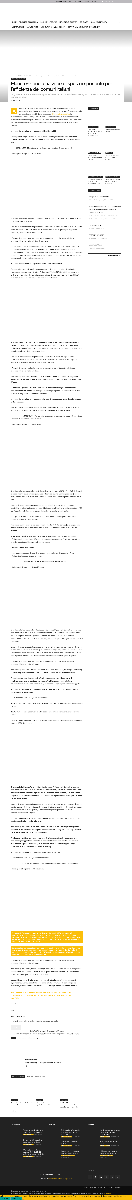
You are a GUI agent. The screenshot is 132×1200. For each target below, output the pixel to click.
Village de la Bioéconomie (99, 196)
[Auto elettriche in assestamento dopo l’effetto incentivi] (47, 1093)
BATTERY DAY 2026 (96, 235)
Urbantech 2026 (95, 225)
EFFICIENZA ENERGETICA (112, 177)
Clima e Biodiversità (99, 22)
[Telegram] (112, 1)
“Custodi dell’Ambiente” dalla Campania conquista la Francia (95, 181)
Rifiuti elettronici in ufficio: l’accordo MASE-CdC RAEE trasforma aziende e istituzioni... (33, 1152)
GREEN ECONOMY (93, 127)
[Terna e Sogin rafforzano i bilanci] (113, 122)
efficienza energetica (34, 1038)
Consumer (84, 22)
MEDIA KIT (95, 1)
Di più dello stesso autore (35, 1077)
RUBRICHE (19, 76)
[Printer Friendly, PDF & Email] (77, 991)
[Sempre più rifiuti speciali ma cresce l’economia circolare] (16, 1142)
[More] (46, 1047)
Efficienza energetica (68, 22)
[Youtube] (119, 1)
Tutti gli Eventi (113, 255)
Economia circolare (49, 22)
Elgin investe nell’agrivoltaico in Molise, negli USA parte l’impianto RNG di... (71, 1132)
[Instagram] (105, 1)
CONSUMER (109, 152)
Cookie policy (102, 1187)
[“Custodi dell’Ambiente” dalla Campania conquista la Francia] (95, 172)
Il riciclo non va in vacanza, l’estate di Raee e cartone (95, 157)
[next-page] (15, 1111)
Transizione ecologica (28, 22)
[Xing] (27, 1066)
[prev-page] (12, 1111)
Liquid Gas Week (95, 245)
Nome (13, 1004)
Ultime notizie (32, 27)
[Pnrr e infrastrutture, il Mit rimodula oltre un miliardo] (22, 1093)
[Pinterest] (22, 1047)
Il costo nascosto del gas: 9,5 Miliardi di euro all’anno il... (112, 157)
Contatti (57, 1174)
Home (14, 22)
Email (13, 1010)
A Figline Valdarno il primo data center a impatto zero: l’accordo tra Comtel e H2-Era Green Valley (71, 1105)
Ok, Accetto (5, 1198)
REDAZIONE (78, 1)
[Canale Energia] (66, 11)
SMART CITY (27, 76)
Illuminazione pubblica (61, 114)
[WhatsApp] (27, 1047)
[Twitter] (116, 1)
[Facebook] (102, 1)
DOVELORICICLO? (28, 1134)
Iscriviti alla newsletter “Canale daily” (84, 27)
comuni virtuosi (21, 1038)
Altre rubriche (18, 27)
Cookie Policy (16, 1198)
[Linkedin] (109, 1)
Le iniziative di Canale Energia (53, 27)
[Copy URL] (41, 1047)
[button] (118, 22)
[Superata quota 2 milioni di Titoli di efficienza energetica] (113, 172)
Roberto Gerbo (17, 100)
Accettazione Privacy (18, 1016)
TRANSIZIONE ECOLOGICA (95, 177)
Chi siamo (49, 1174)
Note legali (93, 1187)
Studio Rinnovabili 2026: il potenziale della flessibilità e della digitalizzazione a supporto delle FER (105, 209)
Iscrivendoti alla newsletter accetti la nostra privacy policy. (37, 1021)
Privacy (86, 1187)
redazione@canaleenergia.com (60, 1178)
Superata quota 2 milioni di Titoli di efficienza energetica (112, 181)
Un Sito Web (107, 1193)
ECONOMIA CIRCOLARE (94, 152)
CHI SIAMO (87, 1)
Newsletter (118, 1187)
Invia (16, 1027)
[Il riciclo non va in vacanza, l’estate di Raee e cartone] (95, 148)
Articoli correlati (18, 1077)
